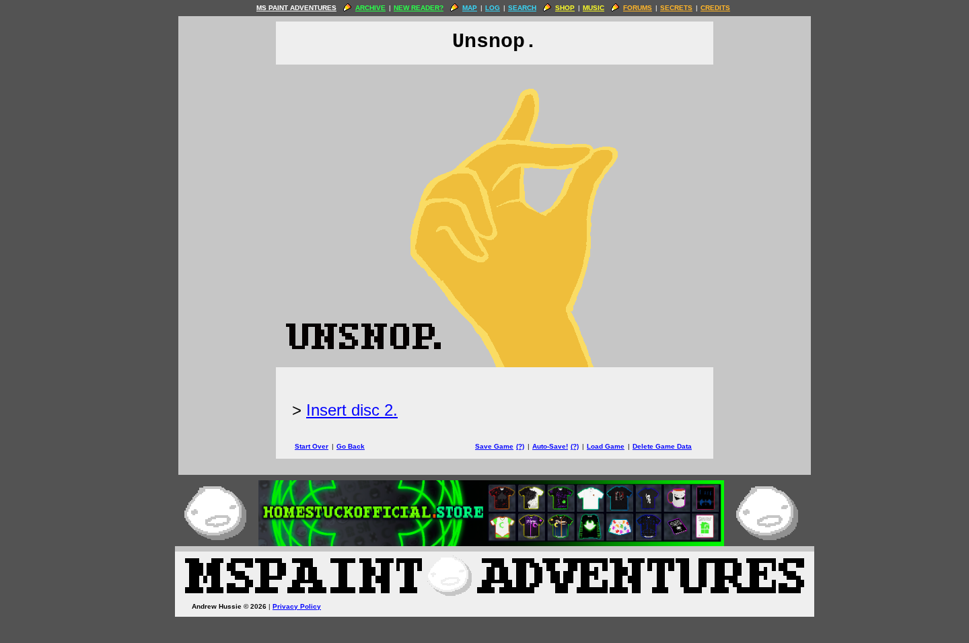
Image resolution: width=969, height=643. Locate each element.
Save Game (494, 446)
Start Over (311, 446)
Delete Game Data (662, 446)
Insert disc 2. (352, 410)
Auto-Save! (550, 446)
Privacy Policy (297, 606)
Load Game (605, 446)
